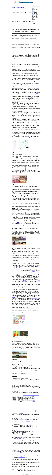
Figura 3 (18, 222)
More (33, 21)
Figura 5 (29, 307)
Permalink (34, 23)
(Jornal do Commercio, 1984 (20, 452)
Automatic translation (35, 16)
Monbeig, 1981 (24, 280)
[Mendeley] (32, 21)
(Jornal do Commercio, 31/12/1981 (28, 460)
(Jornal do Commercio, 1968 (27, 137)
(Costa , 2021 (22, 348)
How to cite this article (35, 14)
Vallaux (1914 (25, 91)
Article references (35, 13)
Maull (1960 (37, 93)
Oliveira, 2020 (13, 219)
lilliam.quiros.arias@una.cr (26, 474)
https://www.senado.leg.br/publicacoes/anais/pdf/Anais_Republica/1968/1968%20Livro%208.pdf (22, 421)
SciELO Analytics (35, 9)
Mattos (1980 (37, 98)
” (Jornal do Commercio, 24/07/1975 (22, 457)
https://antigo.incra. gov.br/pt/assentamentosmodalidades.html (30, 395)
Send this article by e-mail (35, 17)
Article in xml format (35, 12)
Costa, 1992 (23, 91)
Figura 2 (29, 163)
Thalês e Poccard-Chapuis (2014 (15, 297)
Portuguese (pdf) (35, 11)
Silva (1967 (32, 97)
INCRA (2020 (21, 465)
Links (31, 385)
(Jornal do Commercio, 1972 (32, 271)
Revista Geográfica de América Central (18, 6)
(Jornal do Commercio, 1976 (21, 272)
